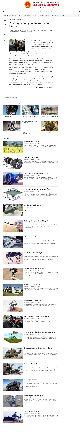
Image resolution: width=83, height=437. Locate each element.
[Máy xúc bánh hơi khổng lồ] (13, 290)
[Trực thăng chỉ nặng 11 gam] (13, 306)
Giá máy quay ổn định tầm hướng (34, 268)
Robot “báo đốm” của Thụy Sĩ (33, 253)
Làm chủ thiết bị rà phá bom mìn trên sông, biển (39, 332)
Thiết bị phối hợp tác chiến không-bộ (36, 221)
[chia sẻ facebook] (4, 20)
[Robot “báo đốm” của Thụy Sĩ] (13, 258)
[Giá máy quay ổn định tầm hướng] (13, 274)
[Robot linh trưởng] (11, 126)
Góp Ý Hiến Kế (54, 11)
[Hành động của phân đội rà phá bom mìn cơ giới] (49, 110)
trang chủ (7, 11)
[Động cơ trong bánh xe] (13, 163)
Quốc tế (47, 11)
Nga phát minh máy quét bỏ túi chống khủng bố (29, 132)
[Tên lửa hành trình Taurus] (13, 210)
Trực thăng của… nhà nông (32, 141)
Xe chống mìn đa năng (31, 380)
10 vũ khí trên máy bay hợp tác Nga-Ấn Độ (37, 189)
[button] (33, 15)
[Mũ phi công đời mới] (11, 110)
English (49, 7)
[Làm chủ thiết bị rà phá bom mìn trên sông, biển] (13, 337)
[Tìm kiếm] (79, 11)
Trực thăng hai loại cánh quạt (33, 395)
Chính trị (15, 11)
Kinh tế (21, 11)
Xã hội (33, 11)
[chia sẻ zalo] (4, 24)
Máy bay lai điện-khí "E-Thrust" (34, 237)
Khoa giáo (39, 11)
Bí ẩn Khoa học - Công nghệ (16, 19)
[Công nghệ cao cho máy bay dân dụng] (13, 178)
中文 (53, 7)
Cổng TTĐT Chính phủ (44, 15)
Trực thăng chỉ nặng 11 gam (33, 300)
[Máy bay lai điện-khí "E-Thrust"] (13, 242)
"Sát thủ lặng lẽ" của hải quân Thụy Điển (30, 117)
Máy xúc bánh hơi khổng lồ (32, 284)
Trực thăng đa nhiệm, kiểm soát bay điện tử (38, 348)
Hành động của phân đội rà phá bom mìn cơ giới (49, 117)
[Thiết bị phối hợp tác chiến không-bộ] (13, 226)
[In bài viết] (4, 34)
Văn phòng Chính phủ (56, 15)
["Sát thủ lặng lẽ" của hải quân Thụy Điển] (30, 110)
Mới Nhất (74, 11)
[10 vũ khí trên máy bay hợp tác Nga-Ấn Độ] (13, 194)
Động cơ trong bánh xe (31, 157)
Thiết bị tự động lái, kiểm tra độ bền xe (36, 316)
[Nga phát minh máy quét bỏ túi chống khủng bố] (30, 126)
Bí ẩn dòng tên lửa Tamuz (32, 364)
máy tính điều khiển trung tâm (10, 97)
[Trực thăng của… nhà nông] (13, 147)
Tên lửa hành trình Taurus (32, 205)
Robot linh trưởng (7, 132)
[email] (63, 15)
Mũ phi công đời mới (8, 116)
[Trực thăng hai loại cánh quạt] (13, 401)
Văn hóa (27, 11)
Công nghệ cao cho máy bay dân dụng (36, 173)
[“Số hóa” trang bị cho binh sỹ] (49, 126)
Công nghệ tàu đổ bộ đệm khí (33, 411)
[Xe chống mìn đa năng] (13, 385)
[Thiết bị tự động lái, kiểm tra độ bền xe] (13, 321)
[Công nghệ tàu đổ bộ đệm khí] (13, 417)
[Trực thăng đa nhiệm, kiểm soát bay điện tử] (13, 353)
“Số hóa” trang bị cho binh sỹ (48, 132)
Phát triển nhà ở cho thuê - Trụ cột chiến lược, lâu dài (18, 15)
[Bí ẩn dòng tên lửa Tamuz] (13, 369)
